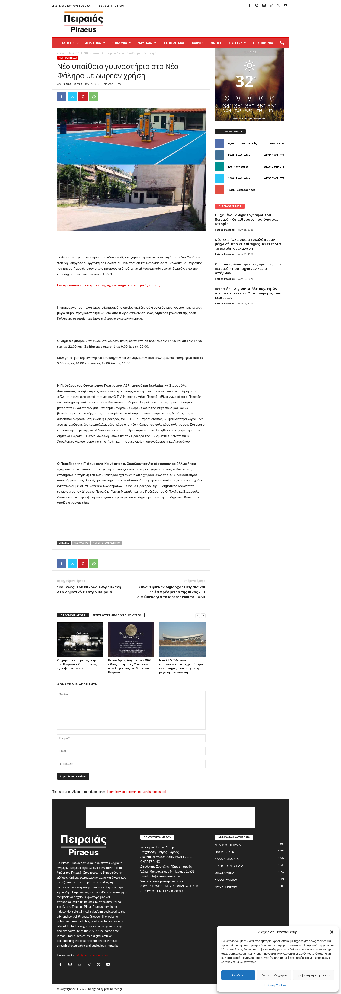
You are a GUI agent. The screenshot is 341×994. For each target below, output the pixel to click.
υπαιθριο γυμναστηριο (106, 542)
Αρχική (61, 53)
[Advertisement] (204, 21)
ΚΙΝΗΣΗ (216, 43)
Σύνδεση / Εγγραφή (112, 5)
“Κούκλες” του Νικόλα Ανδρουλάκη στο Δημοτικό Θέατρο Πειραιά (89, 589)
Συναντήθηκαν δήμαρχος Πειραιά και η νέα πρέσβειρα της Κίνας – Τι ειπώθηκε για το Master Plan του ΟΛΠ (171, 592)
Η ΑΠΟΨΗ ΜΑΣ (174, 43)
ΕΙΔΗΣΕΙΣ (67, 43)
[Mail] (264, 5)
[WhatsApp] (93, 96)
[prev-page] (197, 615)
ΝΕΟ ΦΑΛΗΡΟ (81, 542)
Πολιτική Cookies (275, 985)
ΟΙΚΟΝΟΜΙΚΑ (224, 873)
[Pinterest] (83, 96)
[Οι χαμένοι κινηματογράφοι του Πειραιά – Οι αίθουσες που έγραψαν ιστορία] (80, 639)
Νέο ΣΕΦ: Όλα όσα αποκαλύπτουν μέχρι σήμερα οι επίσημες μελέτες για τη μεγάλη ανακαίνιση (181, 666)
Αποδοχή (238, 975)
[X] (278, 5)
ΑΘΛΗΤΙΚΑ (93, 43)
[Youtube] (285, 5)
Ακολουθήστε (274, 155)
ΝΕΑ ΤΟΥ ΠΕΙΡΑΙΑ (78, 53)
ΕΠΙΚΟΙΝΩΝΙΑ (263, 43)
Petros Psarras (72, 84)
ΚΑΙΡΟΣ (197, 43)
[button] (331, 932)
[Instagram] (257, 5)
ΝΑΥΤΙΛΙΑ (145, 43)
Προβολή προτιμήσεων (313, 975)
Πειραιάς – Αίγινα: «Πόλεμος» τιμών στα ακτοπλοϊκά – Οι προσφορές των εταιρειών (248, 293)
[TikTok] (271, 5)
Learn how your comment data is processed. (137, 791)
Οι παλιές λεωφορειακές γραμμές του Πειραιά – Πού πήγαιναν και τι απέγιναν (248, 268)
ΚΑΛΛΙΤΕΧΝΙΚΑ (226, 880)
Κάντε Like (277, 143)
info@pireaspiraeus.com (92, 955)
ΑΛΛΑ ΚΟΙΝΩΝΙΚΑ (228, 859)
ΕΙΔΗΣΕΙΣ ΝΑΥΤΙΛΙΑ (229, 866)
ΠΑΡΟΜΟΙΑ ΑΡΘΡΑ (73, 615)
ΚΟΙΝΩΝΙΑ (119, 43)
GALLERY (235, 43)
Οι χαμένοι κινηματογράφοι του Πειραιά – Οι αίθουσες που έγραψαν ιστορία (80, 664)
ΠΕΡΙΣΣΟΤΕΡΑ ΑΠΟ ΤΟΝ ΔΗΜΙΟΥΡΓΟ (116, 615)
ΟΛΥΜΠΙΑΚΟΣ (225, 852)
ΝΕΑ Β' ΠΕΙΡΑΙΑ (226, 887)
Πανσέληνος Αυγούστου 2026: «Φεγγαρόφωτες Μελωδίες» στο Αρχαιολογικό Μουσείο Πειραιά (129, 666)
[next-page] (203, 615)
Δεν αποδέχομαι (274, 975)
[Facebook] (249, 5)
